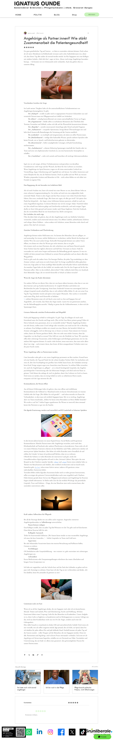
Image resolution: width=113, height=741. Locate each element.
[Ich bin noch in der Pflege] (56, 677)
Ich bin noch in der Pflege (55, 687)
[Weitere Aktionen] (88, 33)
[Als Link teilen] (37, 655)
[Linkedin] (39, 732)
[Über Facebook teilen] (25, 655)
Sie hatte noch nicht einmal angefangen (26, 688)
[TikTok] (83, 732)
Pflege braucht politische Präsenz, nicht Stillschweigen (84, 688)
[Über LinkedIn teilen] (33, 655)
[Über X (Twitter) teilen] (29, 655)
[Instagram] (50, 732)
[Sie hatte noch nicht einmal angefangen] (28, 677)
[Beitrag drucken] (42, 655)
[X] (72, 732)
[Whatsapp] (28, 732)
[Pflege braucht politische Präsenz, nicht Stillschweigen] (85, 677)
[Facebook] (61, 732)
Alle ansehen (95, 666)
